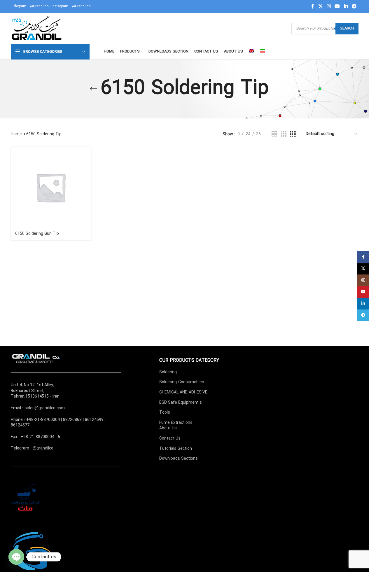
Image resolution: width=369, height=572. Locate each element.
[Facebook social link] (312, 6)
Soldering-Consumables (181, 382)
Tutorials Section (175, 448)
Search (347, 28)
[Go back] (93, 89)
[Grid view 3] (283, 134)
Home (16, 134)
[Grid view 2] (274, 134)
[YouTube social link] (337, 6)
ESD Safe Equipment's (180, 402)
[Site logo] (37, 28)
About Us (168, 428)
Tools (164, 412)
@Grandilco (38, 6)
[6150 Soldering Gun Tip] (51, 187)
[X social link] (320, 6)
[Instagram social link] (329, 6)
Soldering (168, 372)
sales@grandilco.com (45, 408)
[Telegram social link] (354, 6)
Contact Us (170, 438)
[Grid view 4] (293, 134)
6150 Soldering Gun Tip (37, 233)
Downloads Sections (178, 458)
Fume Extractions (176, 422)
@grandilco (43, 448)
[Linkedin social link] (346, 6)
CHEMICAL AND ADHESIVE (183, 392)
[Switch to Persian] (262, 52)
